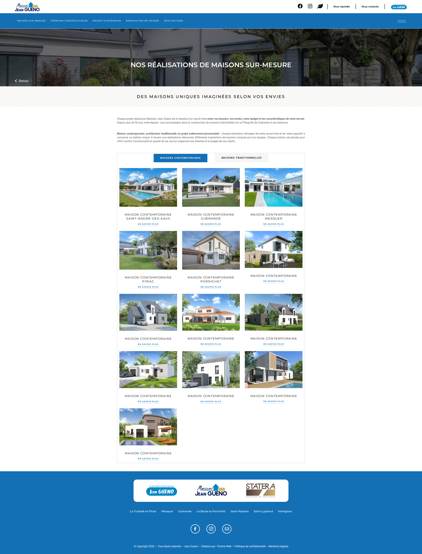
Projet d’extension (107, 20)
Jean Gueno (191, 546)
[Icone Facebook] (195, 528)
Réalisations (173, 20)
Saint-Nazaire (240, 511)
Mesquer (167, 511)
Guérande (185, 511)
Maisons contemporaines (180, 157)
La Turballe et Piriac (143, 511)
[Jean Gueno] (161, 490)
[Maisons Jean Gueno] (211, 490)
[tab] (180, 158)
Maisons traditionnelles (242, 157)
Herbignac (285, 511)
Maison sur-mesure (31, 20)
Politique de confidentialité (250, 546)
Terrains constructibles (69, 20)
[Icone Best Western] (27, 6)
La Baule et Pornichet (211, 511)
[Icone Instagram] (211, 528)
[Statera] (260, 491)
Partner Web (224, 546)
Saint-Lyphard (263, 511)
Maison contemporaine (273, 276)
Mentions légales (278, 546)
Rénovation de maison (142, 20)
